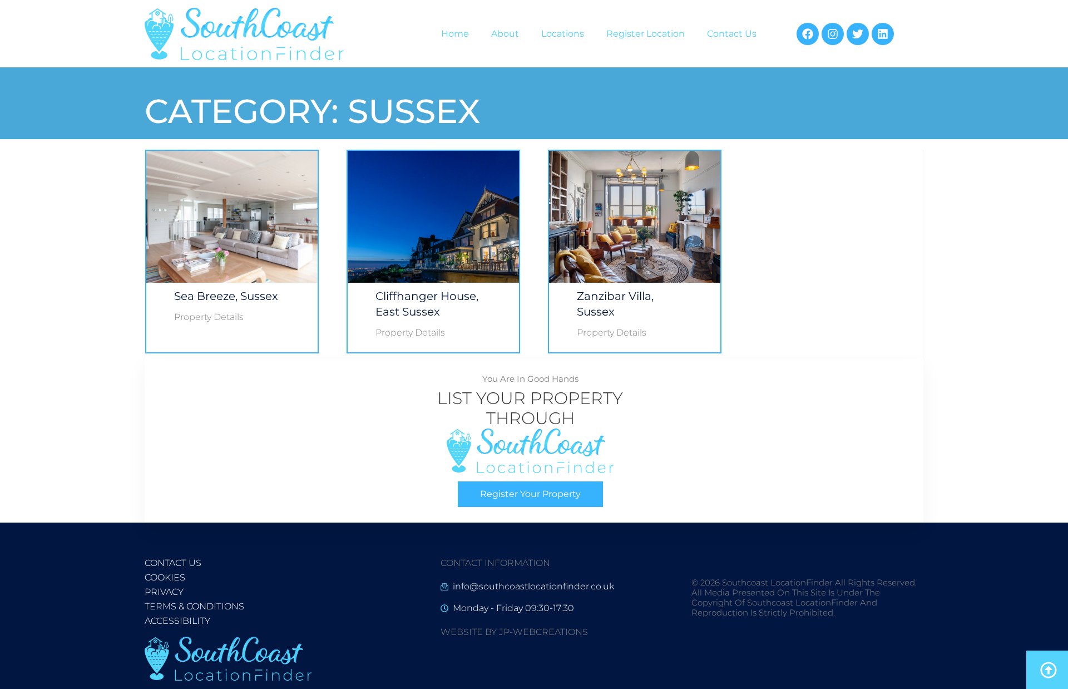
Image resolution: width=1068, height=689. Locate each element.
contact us (173, 563)
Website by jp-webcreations (514, 632)
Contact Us (731, 33)
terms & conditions (194, 606)
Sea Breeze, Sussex (226, 296)
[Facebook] (808, 34)
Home (455, 33)
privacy (164, 592)
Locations (562, 33)
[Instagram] (833, 34)
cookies (165, 577)
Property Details (209, 317)
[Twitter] (858, 34)
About (505, 33)
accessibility (177, 621)
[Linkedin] (883, 34)
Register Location (645, 33)
